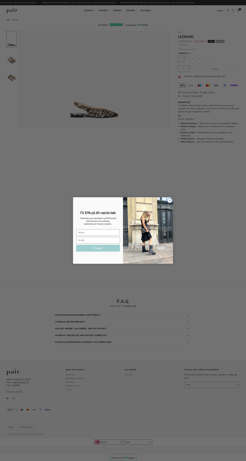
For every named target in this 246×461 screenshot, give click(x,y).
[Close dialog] (169, 200)
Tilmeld (98, 248)
